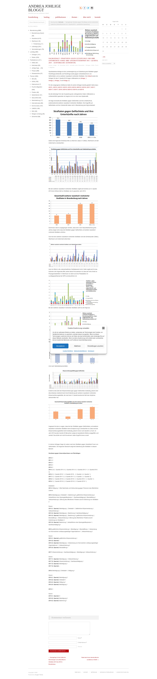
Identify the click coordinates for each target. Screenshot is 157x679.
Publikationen (60, 17)
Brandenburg (33, 17)
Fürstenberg (36, 44)
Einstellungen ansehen (95, 346)
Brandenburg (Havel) (38, 33)
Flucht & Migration (37, 87)
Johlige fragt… (36, 68)
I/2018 (60, 89)
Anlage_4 (66, 80)
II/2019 (82, 89)
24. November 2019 (63, 65)
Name (80, 638)
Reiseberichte (36, 73)
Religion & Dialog (37, 114)
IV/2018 (74, 89)
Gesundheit (35, 98)
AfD (33, 79)
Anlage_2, (52, 80)
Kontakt (98, 17)
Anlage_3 (58, 80)
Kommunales (35, 106)
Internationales (36, 103)
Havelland (35, 38)
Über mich (87, 17)
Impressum (91, 351)
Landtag (46, 17)
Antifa (33, 81)
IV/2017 (56, 89)
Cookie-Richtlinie (68, 351)
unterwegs (35, 46)
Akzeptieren (60, 346)
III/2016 (79, 87)
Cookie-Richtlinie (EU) (122, 672)
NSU (33, 111)
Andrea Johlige (52, 65)
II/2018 (65, 89)
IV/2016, (84, 87)
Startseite (60, 22)
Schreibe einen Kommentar (77, 65)
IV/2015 (65, 87)
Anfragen (34, 54)
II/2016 (74, 87)
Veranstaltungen (36, 49)
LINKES (34, 108)
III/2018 (69, 89)
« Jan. (104, 57)
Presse (34, 71)
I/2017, (89, 87)
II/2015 (55, 87)
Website (80, 646)
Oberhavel (35, 41)
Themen (74, 17)
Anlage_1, (84, 78)
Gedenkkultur (36, 95)
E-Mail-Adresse (82, 642)
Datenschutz (35, 84)
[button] (103, 328)
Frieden (34, 92)
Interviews (35, 65)
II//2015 (60, 87)
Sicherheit (35, 116)
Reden (34, 57)
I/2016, (70, 87)
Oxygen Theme (39, 674)
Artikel (33, 62)
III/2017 (51, 89)
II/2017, (93, 87)
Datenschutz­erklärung (80, 351)
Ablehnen (77, 346)
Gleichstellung (36, 100)
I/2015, (51, 87)
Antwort (90, 76)
